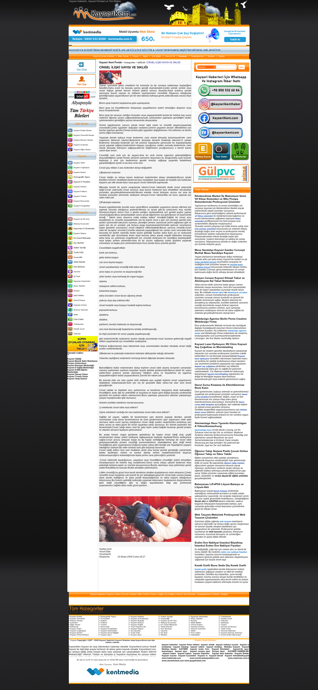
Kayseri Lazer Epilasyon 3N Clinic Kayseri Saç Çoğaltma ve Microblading (221, 345)
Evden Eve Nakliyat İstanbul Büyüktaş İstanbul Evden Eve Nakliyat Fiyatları (219, 544)
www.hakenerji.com (171, 658)
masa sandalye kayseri (205, 262)
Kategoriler (129, 62)
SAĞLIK (141, 62)
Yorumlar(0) (105, 554)
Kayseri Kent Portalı (110, 62)
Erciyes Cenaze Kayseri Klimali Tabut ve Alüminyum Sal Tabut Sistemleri (220, 279)
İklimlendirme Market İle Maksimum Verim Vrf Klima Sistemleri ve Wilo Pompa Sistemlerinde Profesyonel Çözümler (220, 198)
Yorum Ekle (105, 551)
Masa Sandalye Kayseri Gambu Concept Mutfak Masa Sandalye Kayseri (220, 251)
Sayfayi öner (105, 549)
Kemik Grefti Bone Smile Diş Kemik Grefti (220, 565)
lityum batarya (220, 491)
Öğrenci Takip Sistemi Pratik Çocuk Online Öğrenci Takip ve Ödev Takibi (221, 452)
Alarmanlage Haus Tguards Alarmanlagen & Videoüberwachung (221, 425)
